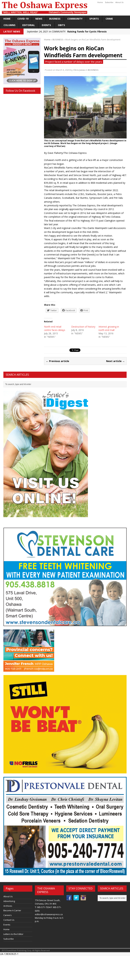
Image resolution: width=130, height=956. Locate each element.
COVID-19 (22, 18)
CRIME (109, 18)
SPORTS (94, 18)
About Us (119, 2)
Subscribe (109, 2)
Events (46, 25)
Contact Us (8, 919)
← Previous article (57, 361)
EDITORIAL (28, 25)
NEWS (38, 18)
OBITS (61, 25)
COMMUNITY (74, 18)
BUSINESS (54, 18)
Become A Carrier (12, 910)
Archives (7, 905)
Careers (7, 915)
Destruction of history (83, 326)
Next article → (115, 361)
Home (100, 2)
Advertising (9, 901)
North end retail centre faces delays (54, 328)
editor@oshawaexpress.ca (49, 914)
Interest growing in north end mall (109, 328)
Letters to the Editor (13, 934)
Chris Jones (79, 69)
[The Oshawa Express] (65, 8)
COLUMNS (9, 25)
